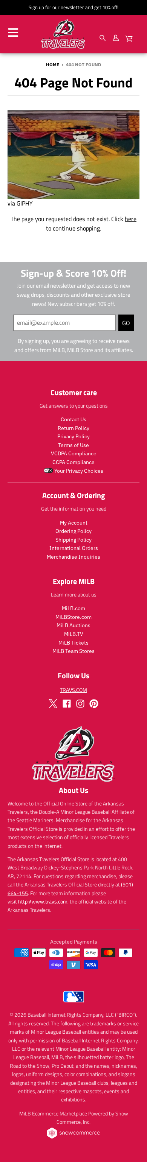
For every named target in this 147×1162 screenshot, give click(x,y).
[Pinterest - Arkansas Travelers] (93, 703)
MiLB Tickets (73, 642)
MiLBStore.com (73, 617)
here (130, 218)
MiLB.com (73, 608)
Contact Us (73, 419)
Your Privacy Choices (78, 470)
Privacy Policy (73, 436)
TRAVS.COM (73, 690)
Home (52, 64)
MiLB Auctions (73, 625)
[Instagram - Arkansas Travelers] (80, 703)
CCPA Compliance (73, 462)
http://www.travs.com (42, 901)
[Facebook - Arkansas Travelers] (66, 703)
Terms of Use (73, 445)
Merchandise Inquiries (73, 556)
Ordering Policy (73, 531)
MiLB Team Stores (73, 651)
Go (126, 322)
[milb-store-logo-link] (73, 1004)
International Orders (73, 548)
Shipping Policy (73, 539)
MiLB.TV (73, 634)
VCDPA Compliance (73, 453)
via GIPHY (20, 203)
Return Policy (73, 428)
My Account (73, 522)
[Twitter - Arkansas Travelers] (53, 703)
